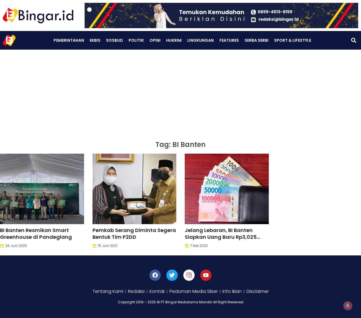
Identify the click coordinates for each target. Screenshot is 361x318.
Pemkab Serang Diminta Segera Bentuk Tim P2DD (134, 233)
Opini (154, 40)
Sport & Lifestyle (292, 40)
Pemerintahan (69, 40)
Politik (136, 40)
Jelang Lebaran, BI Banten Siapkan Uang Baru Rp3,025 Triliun (221, 237)
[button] (353, 40)
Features (229, 40)
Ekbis (95, 40)
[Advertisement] (180, 91)
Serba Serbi (256, 40)
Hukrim (174, 40)
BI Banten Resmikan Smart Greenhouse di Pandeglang (36, 233)
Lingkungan (200, 40)
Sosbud (114, 40)
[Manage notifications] (347, 305)
